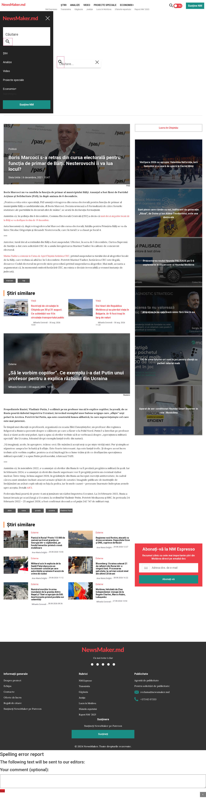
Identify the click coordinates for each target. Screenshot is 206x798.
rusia (24, 511)
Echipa (7, 685)
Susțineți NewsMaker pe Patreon (22, 708)
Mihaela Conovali (40, 323)
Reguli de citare (13, 703)
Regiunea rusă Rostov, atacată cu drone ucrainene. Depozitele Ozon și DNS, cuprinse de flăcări (113, 540)
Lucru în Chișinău (168, 127)
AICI (29, 487)
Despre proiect (12, 680)
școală (38, 511)
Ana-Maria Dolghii (39, 552)
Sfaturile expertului (123, 9)
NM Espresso (51, 9)
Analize (75, 5)
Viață (33, 301)
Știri (64, 5)
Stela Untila (14, 177)
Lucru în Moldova (103, 9)
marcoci (9, 281)
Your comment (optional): (24, 770)
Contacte (9, 691)
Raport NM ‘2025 (142, 9)
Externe (12, 364)
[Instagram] (103, 664)
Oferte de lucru (12, 697)
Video (86, 5)
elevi (10, 511)
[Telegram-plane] (114, 664)
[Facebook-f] (92, 664)
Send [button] (2, 790)
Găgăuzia (78, 9)
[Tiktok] (108, 664)
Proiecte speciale (105, 5)
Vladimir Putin (66, 511)
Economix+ (127, 5)
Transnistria (66, 9)
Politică (12, 149)
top (23, 281)
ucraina (52, 511)
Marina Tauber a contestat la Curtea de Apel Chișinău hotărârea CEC (36, 255)
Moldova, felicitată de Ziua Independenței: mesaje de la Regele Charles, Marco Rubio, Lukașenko (110, 593)
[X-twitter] (97, 664)
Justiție (89, 9)
